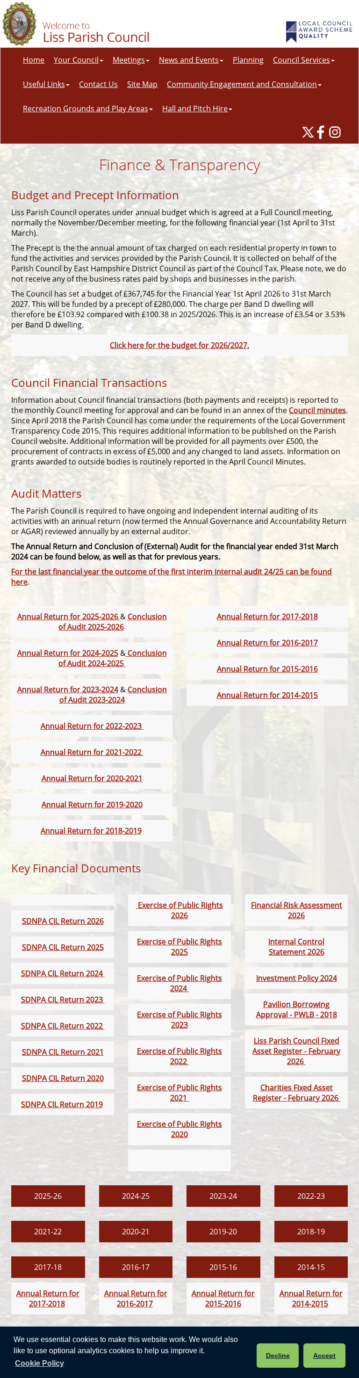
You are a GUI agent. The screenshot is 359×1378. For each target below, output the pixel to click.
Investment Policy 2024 (296, 978)
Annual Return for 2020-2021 (92, 778)
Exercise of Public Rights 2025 (179, 946)
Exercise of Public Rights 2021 (179, 1092)
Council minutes (317, 410)
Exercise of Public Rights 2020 (179, 1129)
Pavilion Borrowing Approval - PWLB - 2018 (296, 1009)
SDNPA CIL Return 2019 (62, 1104)
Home (33, 60)
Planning (248, 60)
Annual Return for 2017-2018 (267, 616)
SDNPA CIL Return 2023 (62, 999)
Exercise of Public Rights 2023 (179, 1019)
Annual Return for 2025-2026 (68, 616)
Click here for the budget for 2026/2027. (179, 345)
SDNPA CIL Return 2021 (63, 1052)
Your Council (76, 60)
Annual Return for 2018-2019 (91, 831)
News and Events (189, 60)
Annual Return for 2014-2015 (267, 695)
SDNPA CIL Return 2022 (62, 1026)
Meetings (129, 60)
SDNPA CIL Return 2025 (63, 947)
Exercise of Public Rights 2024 (179, 983)
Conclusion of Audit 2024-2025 (112, 658)
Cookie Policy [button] (39, 1363)
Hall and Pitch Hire (195, 108)
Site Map (142, 84)
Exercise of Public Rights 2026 (179, 910)
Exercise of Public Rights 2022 (179, 1056)
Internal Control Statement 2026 (296, 946)
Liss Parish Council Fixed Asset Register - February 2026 (296, 1051)
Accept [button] (324, 1355)
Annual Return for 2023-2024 (67, 689)
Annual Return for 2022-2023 (92, 726)
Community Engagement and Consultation (242, 84)
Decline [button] (278, 1355)
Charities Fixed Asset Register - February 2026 (296, 1092)
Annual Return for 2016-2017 (267, 643)
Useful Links (44, 84)
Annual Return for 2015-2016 (267, 669)
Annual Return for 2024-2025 (67, 653)
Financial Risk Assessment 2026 (296, 910)
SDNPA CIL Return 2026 (63, 921)
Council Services (301, 60)
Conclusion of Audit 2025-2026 (112, 621)
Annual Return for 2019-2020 (92, 804)
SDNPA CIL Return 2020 (63, 1078)
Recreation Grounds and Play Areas (85, 108)
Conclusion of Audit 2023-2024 (113, 694)
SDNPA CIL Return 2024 (63, 973)
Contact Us (98, 84)
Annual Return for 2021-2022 (92, 752)
